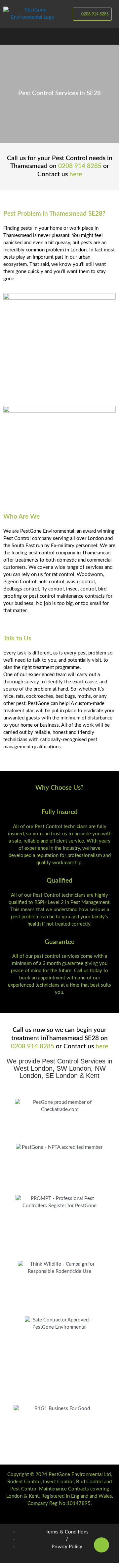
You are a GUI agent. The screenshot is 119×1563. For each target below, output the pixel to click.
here (75, 174)
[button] (59, 36)
